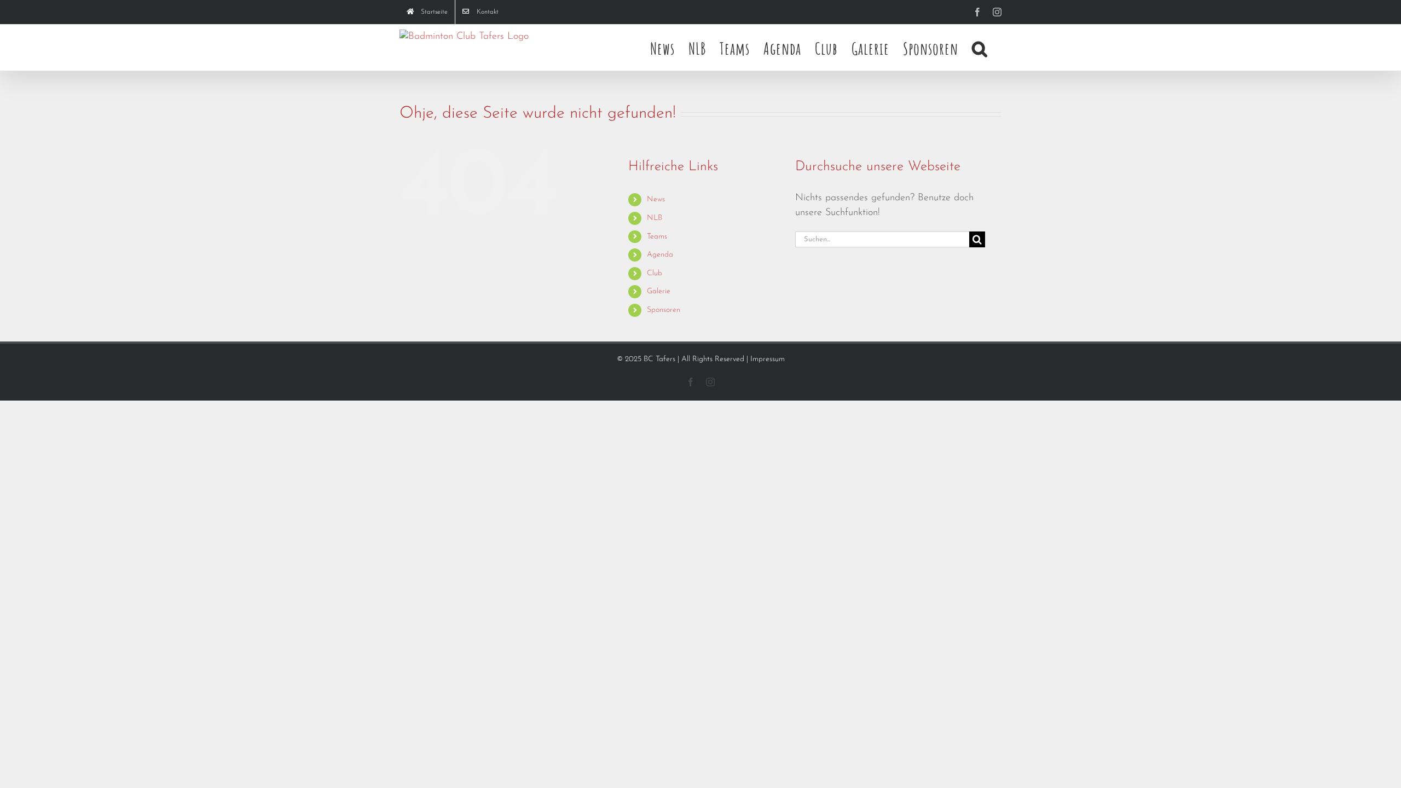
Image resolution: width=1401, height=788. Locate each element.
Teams (657, 237)
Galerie (658, 291)
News (656, 199)
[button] (980, 48)
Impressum (767, 359)
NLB (654, 218)
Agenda (660, 255)
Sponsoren (663, 310)
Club (654, 273)
